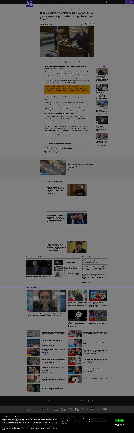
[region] (67, 423)
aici (36, 425)
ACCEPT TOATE (119, 420)
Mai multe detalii (21, 420)
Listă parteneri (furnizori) (63, 423)
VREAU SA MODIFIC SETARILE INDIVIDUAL (119, 425)
